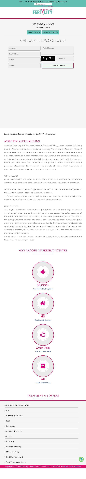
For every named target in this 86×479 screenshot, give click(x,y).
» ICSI (7, 421)
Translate (50, 6)
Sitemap (77, 467)
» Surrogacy (10, 426)
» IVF (7, 411)
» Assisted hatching (13, 431)
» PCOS (8, 436)
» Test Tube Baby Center (16, 462)
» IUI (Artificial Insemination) (17, 405)
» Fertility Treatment (14, 457)
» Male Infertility (12, 452)
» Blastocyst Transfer (14, 416)
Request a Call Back (50, 32)
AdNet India (68, 467)
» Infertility (9, 442)
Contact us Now (34, 32)
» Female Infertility (13, 447)
